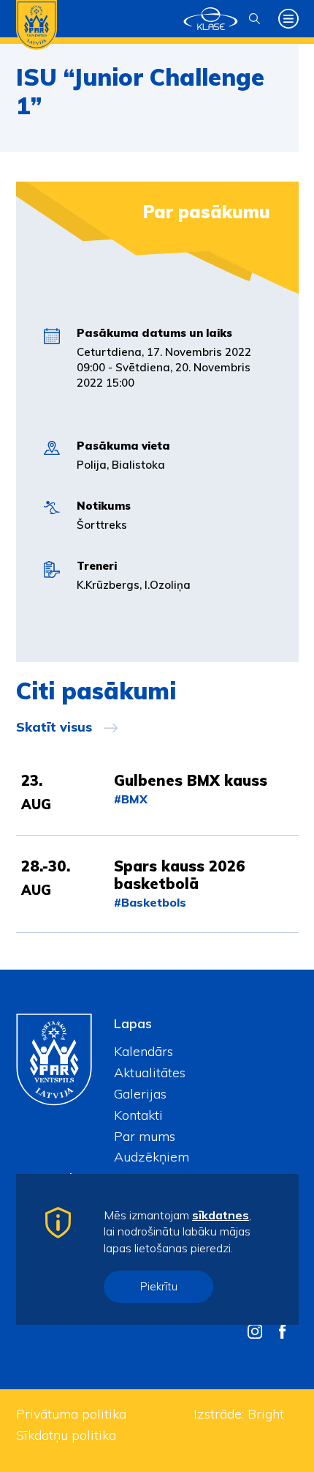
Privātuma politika (71, 1413)
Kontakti (138, 1115)
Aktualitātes (149, 1072)
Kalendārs (143, 1051)
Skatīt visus (54, 727)
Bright (266, 1413)
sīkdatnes (220, 1215)
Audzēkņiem (151, 1156)
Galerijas (140, 1093)
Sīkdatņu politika (66, 1435)
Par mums (144, 1136)
